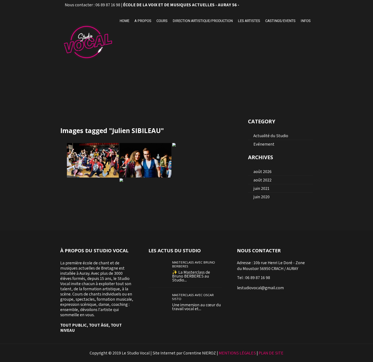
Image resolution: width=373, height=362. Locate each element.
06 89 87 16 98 (107, 5)
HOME (124, 21)
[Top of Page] (355, 352)
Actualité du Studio (270, 135)
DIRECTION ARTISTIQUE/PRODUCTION (203, 21)
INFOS (306, 21)
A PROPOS (142, 21)
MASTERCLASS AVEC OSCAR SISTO (193, 297)
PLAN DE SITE (271, 353)
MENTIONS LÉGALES (237, 353)
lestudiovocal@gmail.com (260, 288)
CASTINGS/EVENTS (280, 21)
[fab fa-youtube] (308, 5)
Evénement (263, 144)
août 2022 (262, 180)
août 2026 (262, 171)
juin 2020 (261, 197)
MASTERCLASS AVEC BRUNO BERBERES (193, 264)
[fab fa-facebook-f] (289, 5)
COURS (162, 21)
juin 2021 (261, 188)
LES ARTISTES (249, 21)
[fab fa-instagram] (299, 5)
